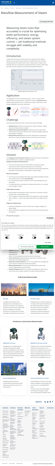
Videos (26, 415)
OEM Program (5, 411)
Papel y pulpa (5, 447)
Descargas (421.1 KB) (46, 21)
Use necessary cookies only (27, 246)
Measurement (20, 416)
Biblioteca (7, 8)
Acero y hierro (5, 449)
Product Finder (42, 418)
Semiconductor (6, 457)
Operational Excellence (12, 422)
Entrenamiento (43, 431)
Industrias (5, 408)
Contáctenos (50, 408)
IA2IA (33, 425)
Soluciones (13, 408)
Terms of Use (5, 463)
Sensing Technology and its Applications (34, 436)
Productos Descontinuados (20, 435)
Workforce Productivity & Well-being (13, 412)
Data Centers (5, 412)
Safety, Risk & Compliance (13, 415)
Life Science (19, 427)
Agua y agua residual (5, 451)
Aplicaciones (18, 8)
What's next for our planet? (34, 414)
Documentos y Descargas (28, 411)
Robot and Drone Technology (34, 431)
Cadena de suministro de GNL (5, 431)
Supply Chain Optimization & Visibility (13, 432)
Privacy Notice (12, 463)
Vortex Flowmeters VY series (40, 378)
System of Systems (34, 423)
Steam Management (9, 378)
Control (18, 414)
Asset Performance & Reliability (12, 419)
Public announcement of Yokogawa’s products (20, 430)
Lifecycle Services (19, 425)
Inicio (2, 8)
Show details (48, 242)
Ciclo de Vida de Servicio (42, 429)
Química (4, 434)
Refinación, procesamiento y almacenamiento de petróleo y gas (6, 419)
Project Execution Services (19, 421)
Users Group (42, 421)
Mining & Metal (6, 441)
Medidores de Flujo (9, 343)
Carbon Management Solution (13, 442)
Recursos (13, 8)
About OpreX (34, 421)
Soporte (42, 408)
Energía (5, 299)
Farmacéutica (5, 442)
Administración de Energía (13, 445)
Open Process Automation (13, 448)
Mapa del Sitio (19, 463)
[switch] (21, 238)
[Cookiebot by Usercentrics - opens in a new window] (47, 218)
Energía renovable (5, 438)
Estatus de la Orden (42, 423)
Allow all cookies (45, 246)
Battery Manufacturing (6, 454)
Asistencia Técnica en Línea (42, 412)
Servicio (41, 433)
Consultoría (19, 418)
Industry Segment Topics (34, 418)
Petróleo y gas (35, 299)
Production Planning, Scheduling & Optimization (12, 437)
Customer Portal (42, 426)
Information (19, 412)
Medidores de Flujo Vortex (39, 343)
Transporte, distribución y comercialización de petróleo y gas (6, 426)
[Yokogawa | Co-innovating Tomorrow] (6, 2)
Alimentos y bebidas (5, 445)
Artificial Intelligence (34, 428)
